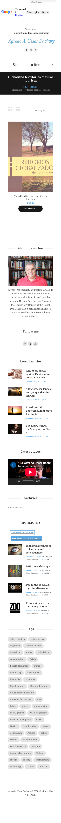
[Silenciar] (44, 481)
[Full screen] (49, 481)
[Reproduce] (12, 481)
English (39, 2)
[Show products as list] (19, 109)
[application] (30, 472)
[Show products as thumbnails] (11, 109)
